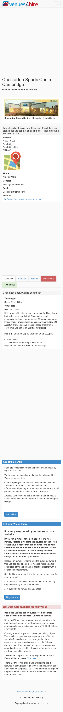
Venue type (10, 298)
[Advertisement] (31, 42)
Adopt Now (11, 514)
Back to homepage (25, 691)
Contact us (41, 691)
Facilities (22, 278)
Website (7, 195)
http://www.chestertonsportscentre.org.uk (22, 199)
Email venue (48, 278)
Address (7, 137)
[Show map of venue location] (31, 160)
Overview (9, 278)
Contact (7, 180)
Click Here (31, 658)
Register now (12, 597)
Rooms (34, 278)
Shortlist (11, 284)
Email (5, 188)
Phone (6, 173)
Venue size (9, 305)
